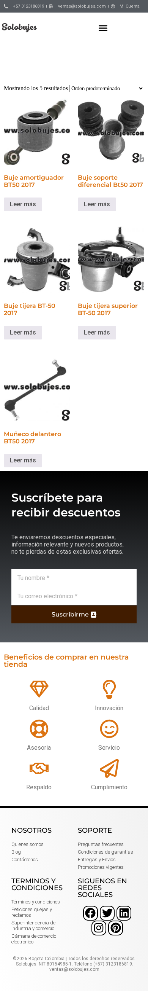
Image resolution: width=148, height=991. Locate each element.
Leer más (23, 204)
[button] (103, 28)
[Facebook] (90, 913)
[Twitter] (107, 913)
